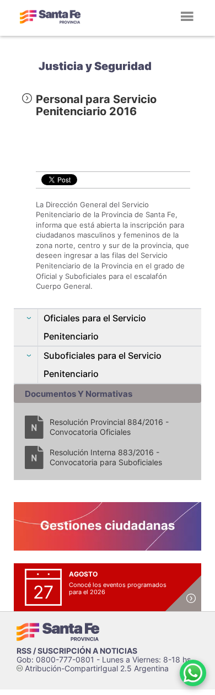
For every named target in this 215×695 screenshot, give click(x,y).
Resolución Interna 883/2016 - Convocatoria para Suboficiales (106, 457)
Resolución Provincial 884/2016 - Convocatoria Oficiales (109, 427)
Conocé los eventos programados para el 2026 (117, 588)
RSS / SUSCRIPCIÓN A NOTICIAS (77, 650)
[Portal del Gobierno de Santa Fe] (50, 16)
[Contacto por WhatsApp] (193, 673)
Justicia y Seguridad (95, 66)
